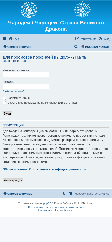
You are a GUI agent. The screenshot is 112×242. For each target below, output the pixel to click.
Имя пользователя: (16, 70)
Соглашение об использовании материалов (56, 207)
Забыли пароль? (13, 91)
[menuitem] (14, 39)
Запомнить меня (18, 97)
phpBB (47, 203)
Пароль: (9, 81)
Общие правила (15, 169)
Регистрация (13, 180)
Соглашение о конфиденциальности (57, 169)
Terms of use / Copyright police (56, 210)
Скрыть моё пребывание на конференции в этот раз (42, 102)
